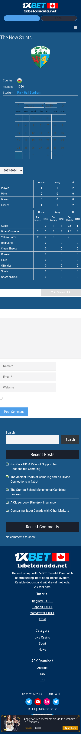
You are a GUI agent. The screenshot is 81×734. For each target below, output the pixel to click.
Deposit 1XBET (42, 607)
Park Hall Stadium (28, 92)
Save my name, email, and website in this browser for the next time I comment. (41, 398)
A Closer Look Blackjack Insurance (33, 502)
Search (10, 432)
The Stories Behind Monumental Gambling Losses (38, 492)
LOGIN (58, 18)
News (42, 649)
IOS (42, 674)
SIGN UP (21, 18)
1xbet (42, 619)
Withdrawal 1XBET (42, 613)
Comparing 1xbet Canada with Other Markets (40, 510)
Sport (42, 643)
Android (42, 668)
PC (42, 680)
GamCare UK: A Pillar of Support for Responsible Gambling (34, 466)
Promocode (28, 728)
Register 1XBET (42, 601)
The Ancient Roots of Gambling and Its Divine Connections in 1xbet (40, 479)
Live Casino (42, 637)
